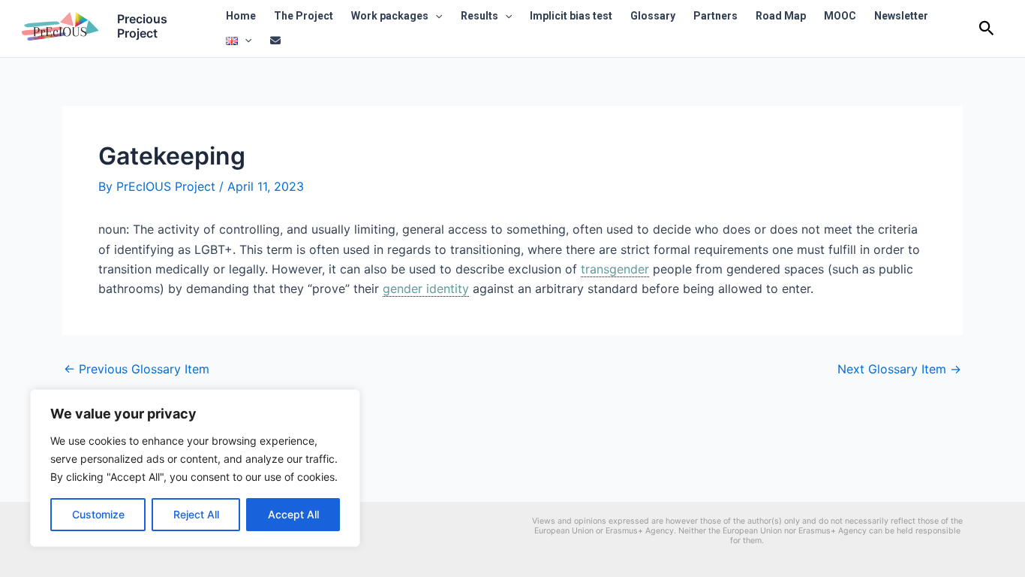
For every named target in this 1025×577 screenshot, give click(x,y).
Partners (715, 16)
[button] (435, 16)
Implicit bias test (571, 16)
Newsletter (901, 16)
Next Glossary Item (899, 369)
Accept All (293, 514)
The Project (303, 16)
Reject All (196, 514)
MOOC (840, 16)
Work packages (389, 16)
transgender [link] (615, 268)
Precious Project (142, 26)
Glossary (652, 16)
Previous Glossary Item (136, 369)
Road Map (781, 16)
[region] (195, 468)
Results (479, 16)
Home (241, 16)
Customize (98, 514)
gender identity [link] (426, 288)
